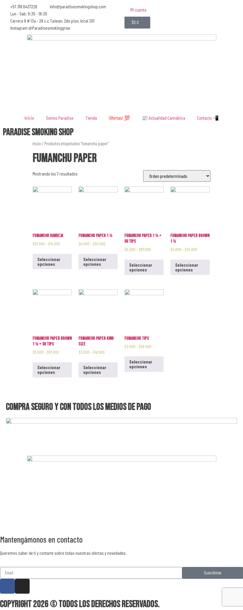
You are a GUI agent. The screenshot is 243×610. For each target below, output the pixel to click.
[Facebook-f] (7, 586)
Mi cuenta (138, 9)
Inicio (29, 118)
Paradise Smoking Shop (38, 132)
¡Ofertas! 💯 (119, 118)
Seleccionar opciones (48, 261)
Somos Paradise (59, 118)
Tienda (91, 118)
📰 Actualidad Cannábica (163, 118)
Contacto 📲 (208, 118)
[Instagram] (22, 586)
